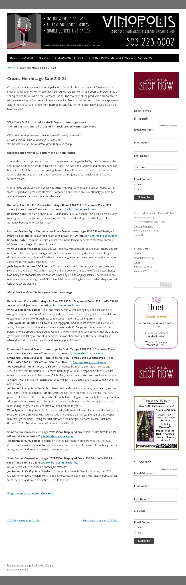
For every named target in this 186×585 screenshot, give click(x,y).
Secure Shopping (143, 226)
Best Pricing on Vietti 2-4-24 (101, 520)
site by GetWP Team (17, 569)
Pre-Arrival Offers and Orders (150, 221)
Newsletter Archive (144, 257)
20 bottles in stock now (64, 305)
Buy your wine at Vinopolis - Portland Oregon (30, 565)
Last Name (141, 155)
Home (13, 57)
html (140, 184)
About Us (44, 57)
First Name (141, 142)
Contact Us (145, 57)
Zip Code (139, 167)
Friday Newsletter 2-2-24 (23, 520)
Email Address (144, 129)
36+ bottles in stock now (100, 235)
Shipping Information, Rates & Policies (111, 57)
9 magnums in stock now (89, 362)
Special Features (143, 266)
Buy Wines (27, 57)
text (139, 189)
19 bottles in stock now (88, 353)
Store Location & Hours (69, 57)
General (138, 253)
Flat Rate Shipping (144, 217)
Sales (137, 262)
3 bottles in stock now (81, 209)
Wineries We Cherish (145, 271)
